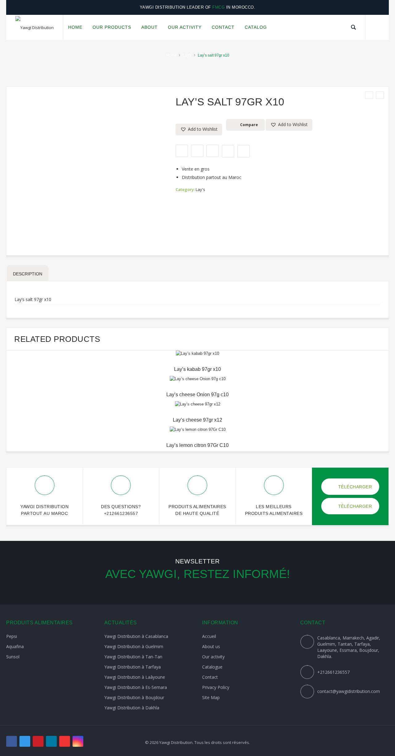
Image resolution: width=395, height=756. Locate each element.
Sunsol (12, 657)
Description (27, 273)
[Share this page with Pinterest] (228, 151)
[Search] (353, 27)
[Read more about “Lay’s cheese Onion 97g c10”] (197, 376)
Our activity (213, 657)
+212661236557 (121, 513)
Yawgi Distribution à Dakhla (131, 708)
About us (211, 646)
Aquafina (15, 646)
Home (171, 55)
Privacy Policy (215, 687)
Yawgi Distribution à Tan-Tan (133, 657)
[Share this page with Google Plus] (212, 151)
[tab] (27, 273)
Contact (210, 677)
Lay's (187, 55)
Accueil (209, 636)
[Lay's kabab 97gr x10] (369, 95)
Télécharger (354, 486)
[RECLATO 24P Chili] (380, 95)
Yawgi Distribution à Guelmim (133, 646)
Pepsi (11, 636)
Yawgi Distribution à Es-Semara (135, 687)
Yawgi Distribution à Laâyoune (134, 677)
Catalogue (212, 667)
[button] (199, 129)
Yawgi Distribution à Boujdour (134, 697)
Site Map (211, 697)
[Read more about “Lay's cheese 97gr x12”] (197, 401)
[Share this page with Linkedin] (243, 151)
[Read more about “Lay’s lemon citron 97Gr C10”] (197, 427)
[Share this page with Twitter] (197, 151)
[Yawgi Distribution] (34, 27)
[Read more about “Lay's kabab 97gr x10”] (197, 351)
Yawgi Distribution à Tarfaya (132, 667)
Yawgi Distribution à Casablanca (136, 636)
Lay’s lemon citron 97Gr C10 (197, 445)
